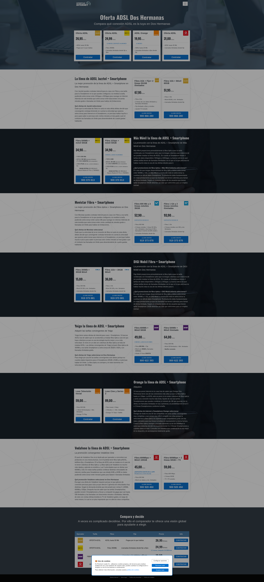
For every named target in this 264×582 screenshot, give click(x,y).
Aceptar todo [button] (160, 570)
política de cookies (133, 570)
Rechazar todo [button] (160, 565)
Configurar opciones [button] (160, 560)
